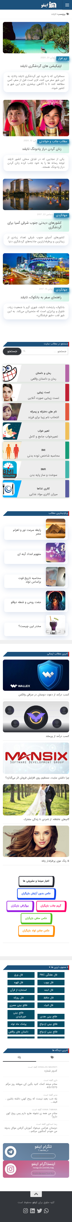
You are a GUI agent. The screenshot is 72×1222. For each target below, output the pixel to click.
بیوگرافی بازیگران (20, 906)
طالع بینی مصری (18, 1005)
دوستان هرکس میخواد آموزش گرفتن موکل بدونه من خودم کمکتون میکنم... (30, 1129)
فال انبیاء (48, 1005)
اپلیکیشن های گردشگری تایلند (40, 66)
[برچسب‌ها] (52, 1058)
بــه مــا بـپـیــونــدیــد (43, 1155)
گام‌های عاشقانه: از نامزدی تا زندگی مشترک (46, 819)
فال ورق (18, 975)
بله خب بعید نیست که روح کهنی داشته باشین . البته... (31, 1100)
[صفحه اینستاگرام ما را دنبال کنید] (25, 1211)
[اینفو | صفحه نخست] (45, 5)
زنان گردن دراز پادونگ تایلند (41, 149)
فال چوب (48, 983)
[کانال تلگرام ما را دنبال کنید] (46, 1211)
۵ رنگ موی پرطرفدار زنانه (55, 861)
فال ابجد (48, 990)
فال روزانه (18, 998)
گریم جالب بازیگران (51, 906)
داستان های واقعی (18, 1032)
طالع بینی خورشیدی (19, 1014)
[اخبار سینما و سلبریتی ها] (36, 885)
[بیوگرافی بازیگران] (19, 910)
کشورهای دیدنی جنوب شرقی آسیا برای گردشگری (34, 225)
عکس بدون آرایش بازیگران (36, 893)
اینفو (34, 1202)
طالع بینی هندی (48, 1017)
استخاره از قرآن (18, 990)
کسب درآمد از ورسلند (57, 736)
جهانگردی (61, 215)
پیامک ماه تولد (18, 1024)
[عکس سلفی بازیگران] (36, 922)
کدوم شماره (50, 1071)
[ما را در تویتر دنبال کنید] (39, 1211)
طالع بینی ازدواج (49, 1024)
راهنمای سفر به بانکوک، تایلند (40, 297)
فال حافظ (48, 998)
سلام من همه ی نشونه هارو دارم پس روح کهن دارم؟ (31, 1115)
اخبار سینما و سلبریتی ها (36, 881)
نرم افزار (62, 58)
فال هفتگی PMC (48, 975)
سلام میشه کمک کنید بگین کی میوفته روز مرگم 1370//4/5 (31, 1085)
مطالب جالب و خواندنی (53, 141)
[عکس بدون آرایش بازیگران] (36, 898)
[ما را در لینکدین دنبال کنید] (32, 1211)
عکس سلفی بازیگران (36, 918)
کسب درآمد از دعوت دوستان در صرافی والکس (43, 695)
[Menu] (67, 5)
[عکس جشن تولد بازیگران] (36, 935)
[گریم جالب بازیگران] (51, 910)
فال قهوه (18, 983)
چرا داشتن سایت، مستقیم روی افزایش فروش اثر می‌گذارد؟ (37, 778)
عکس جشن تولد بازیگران (36, 931)
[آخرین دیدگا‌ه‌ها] (19, 1058)
